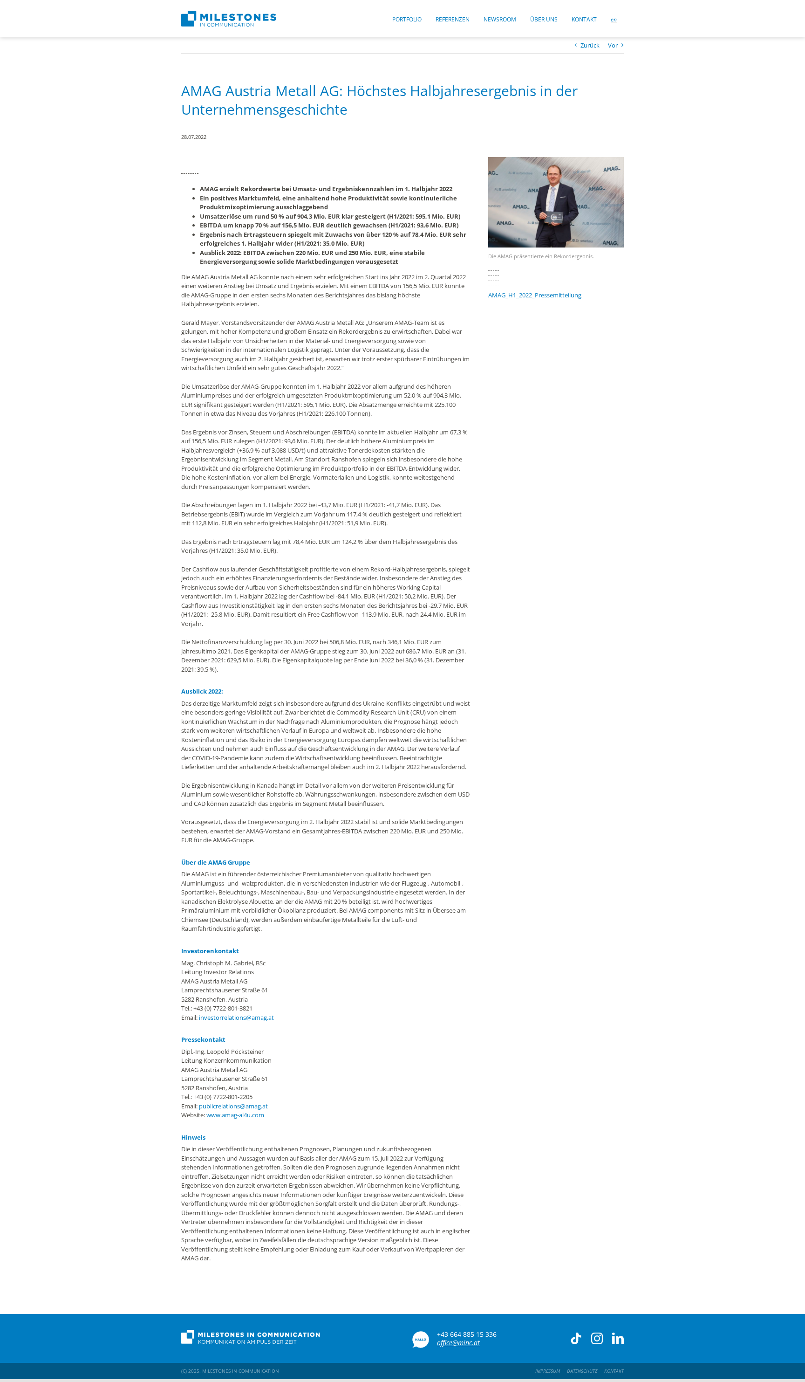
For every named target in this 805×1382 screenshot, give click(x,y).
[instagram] (597, 1338)
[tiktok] (576, 1338)
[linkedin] (618, 1338)
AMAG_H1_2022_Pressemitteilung (534, 295)
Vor (613, 45)
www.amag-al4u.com (235, 1115)
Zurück (590, 45)
